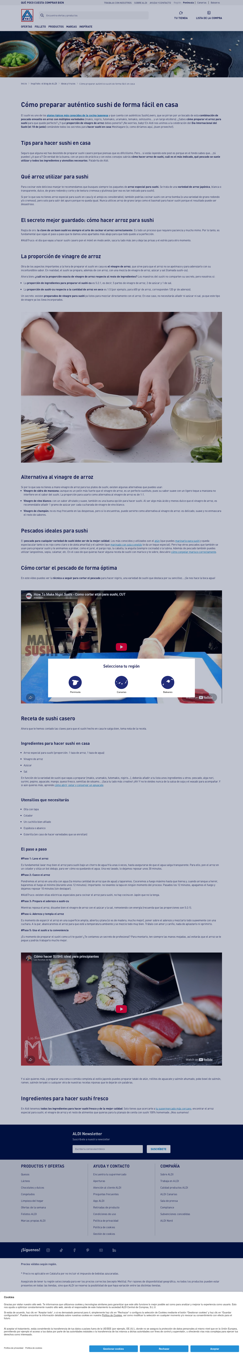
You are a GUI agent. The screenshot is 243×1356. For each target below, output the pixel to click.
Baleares (167, 692)
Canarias (121, 692)
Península (75, 692)
